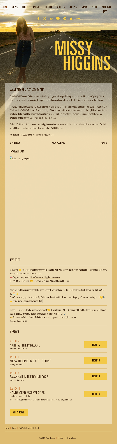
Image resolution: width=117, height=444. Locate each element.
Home (5, 7)
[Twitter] (44, 18)
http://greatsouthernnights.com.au (62, 317)
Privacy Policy (71, 438)
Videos (61, 7)
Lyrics (84, 7)
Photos (48, 7)
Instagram (17, 151)
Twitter (15, 259)
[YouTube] (58, 18)
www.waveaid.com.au (44, 134)
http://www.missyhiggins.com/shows (45, 277)
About (26, 7)
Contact (60, 438)
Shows (73, 7)
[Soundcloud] (78, 18)
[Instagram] (51, 18)
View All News (58, 142)
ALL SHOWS (18, 412)
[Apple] (71, 18)
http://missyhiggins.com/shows (25, 301)
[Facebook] (38, 18)
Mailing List (106, 9)
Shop (95, 7)
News (15, 7)
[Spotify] (64, 18)
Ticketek (63, 114)
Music (36, 7)
